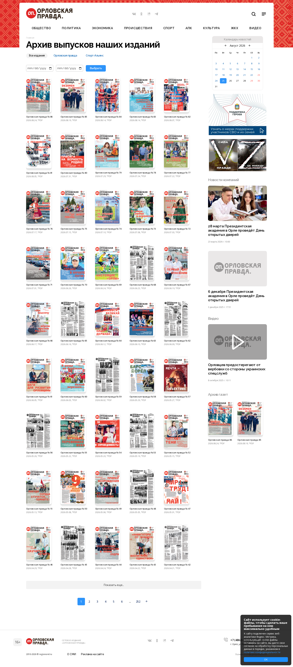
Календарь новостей (237, 39)
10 (216, 69)
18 (223, 74)
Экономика (102, 28)
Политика (71, 28)
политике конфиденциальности (262, 652)
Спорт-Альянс (94, 55)
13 (237, 69)
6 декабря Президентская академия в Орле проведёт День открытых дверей (236, 295)
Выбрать (96, 68)
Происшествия (138, 28)
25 (223, 80)
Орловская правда (65, 55)
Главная (30, 38)
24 (216, 80)
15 (251, 69)
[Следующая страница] (146, 601)
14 (244, 69)
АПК (188, 28)
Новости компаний (223, 180)
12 (230, 69)
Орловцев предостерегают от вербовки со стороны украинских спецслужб (236, 369)
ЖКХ (234, 28)
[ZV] (237, 170)
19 (230, 74)
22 (251, 74)
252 (138, 601)
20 (237, 74)
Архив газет (218, 394)
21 (244, 74)
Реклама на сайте (92, 654)
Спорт (169, 28)
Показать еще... (114, 585)
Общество (41, 28)
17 (216, 74)
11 (223, 69)
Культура (211, 28)
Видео (255, 28)
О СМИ (71, 654)
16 (259, 69)
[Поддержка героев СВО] (237, 134)
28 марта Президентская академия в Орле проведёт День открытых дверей (236, 230)
